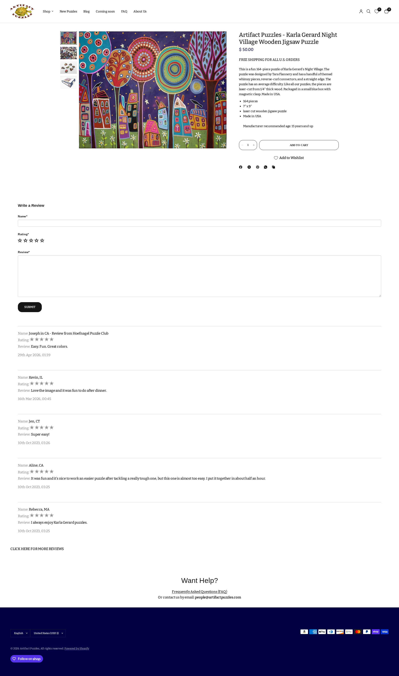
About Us (140, 11)
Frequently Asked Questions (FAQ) (199, 592)
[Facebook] (241, 167)
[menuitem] (48, 11)
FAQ (124, 11)
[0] (385, 11)
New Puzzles (68, 11)
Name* (22, 216)
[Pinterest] (258, 167)
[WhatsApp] (266, 167)
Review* (24, 252)
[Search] (369, 11)
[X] (250, 167)
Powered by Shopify (76, 648)
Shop (46, 11)
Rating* (23, 234)
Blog (86, 11)
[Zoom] (218, 40)
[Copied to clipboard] (274, 167)
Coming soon (105, 11)
